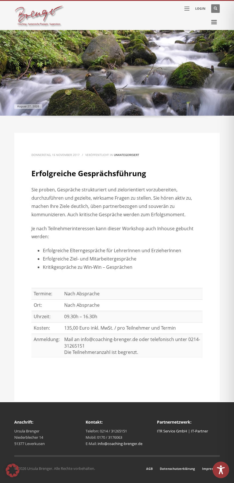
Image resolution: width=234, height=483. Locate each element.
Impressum (211, 468)
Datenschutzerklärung (177, 468)
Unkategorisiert (126, 155)
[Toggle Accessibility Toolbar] (221, 470)
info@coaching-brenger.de (120, 443)
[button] (12, 470)
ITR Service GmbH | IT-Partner (182, 431)
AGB (149, 468)
